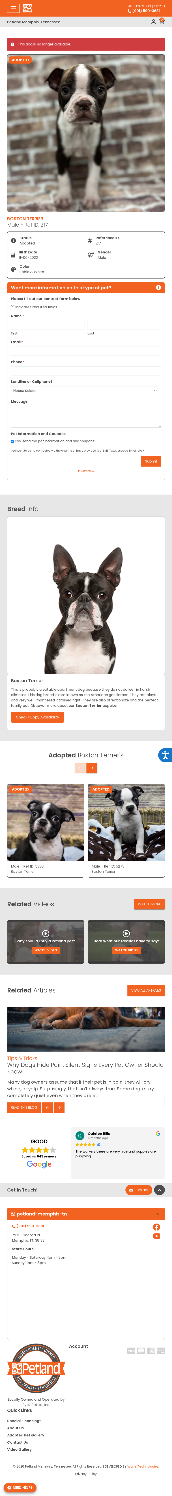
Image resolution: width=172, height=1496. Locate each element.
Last (91, 333)
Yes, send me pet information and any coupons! (55, 441)
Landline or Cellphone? (32, 381)
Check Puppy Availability (37, 717)
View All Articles (146, 990)
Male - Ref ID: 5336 (27, 866)
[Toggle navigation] (13, 8)
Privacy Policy (86, 1474)
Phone (18, 361)
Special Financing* (24, 1420)
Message (19, 401)
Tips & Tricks (22, 1058)
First (14, 333)
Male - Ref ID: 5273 (108, 866)
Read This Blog (24, 1107)
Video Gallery (19, 1449)
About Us (15, 1428)
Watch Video (45, 950)
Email (17, 342)
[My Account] (153, 22)
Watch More (149, 904)
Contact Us (17, 1442)
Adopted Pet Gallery (25, 1435)
